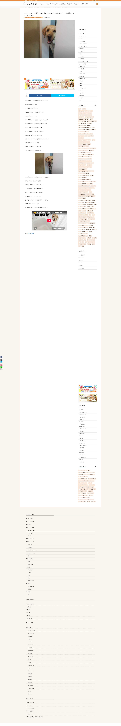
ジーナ (80, 150)
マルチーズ (81, 187)
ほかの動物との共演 (83, 478)
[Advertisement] (49, 67)
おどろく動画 (86, 470)
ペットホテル (81, 181)
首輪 (83, 246)
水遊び (88, 497)
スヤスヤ (80, 482)
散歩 (81, 83)
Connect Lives (88, 115)
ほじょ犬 (86, 185)
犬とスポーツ (83, 428)
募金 (79, 202)
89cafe (83, 108)
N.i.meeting (93, 121)
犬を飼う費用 (81, 225)
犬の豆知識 (81, 68)
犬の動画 (26, 17)
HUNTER (87, 119)
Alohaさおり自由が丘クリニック (85, 110)
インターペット (82, 135)
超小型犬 (81, 257)
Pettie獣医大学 (30, 711)
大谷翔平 (80, 206)
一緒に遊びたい (82, 487)
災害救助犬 (81, 219)
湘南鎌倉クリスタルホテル (88, 217)
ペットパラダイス (82, 177)
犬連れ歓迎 (85, 227)
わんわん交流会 (82, 194)
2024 (80, 108)
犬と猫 (81, 438)
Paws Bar (89, 123)
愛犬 (79, 208)
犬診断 (91, 225)
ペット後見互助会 (82, 183)
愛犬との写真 (92, 208)
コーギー (80, 480)
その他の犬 (81, 268)
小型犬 (88, 206)
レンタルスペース (86, 190)
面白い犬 (82, 462)
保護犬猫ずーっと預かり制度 (85, 200)
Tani (93, 127)
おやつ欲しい (81, 474)
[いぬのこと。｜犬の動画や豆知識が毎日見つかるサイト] (30, 3)
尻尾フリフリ (81, 495)
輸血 (79, 242)
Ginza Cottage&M (89, 117)
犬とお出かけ (82, 41)
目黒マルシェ (85, 231)
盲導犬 (90, 231)
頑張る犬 (93, 501)
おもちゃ (82, 95)
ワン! (90, 192)
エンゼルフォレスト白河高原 (85, 140)
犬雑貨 (80, 98)
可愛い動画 (93, 489)
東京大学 (84, 210)
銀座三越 (89, 244)
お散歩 (87, 474)
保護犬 (80, 38)
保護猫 (93, 200)
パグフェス (81, 167)
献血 (79, 229)
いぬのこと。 (89, 133)
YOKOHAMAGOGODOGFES (89, 129)
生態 (81, 71)
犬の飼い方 (81, 76)
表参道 (80, 240)
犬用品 (80, 90)
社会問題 (82, 58)
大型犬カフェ (90, 204)
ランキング (92, 187)
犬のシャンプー (83, 445)
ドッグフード (83, 93)
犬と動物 (82, 431)
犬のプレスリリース (83, 61)
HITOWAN (81, 119)
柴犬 (87, 495)
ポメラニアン (92, 485)
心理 (92, 206)
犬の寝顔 (82, 447)
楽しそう (91, 495)
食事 (81, 85)
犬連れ (80, 227)
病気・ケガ (82, 66)
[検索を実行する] (97, 4)
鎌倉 (93, 244)
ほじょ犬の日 (92, 185)
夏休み (80, 204)
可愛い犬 (30, 17)
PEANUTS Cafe (82, 125)
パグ (85, 165)
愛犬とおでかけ (85, 208)
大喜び (80, 493)
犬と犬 (81, 436)
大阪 (85, 206)
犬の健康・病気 (82, 63)
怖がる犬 (82, 421)
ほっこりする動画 (92, 478)
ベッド (86, 485)
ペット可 (87, 181)
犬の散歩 (82, 450)
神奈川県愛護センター (83, 235)
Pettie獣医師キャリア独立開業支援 (35, 716)
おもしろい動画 (82, 472)
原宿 (86, 202)
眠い (85, 501)
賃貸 (88, 240)
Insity (91, 119)
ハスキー (90, 482)
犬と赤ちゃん (83, 440)
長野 (79, 246)
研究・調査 (82, 73)
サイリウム (81, 146)
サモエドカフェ (82, 148)
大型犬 (84, 204)
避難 (83, 242)
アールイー (81, 131)
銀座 (85, 244)
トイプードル (81, 154)
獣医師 (83, 229)
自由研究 (94, 237)
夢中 (86, 491)
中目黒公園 (81, 196)
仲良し (92, 487)
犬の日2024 (92, 223)
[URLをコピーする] (1, 369)
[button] (1, 357)
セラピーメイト (82, 152)
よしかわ (86, 187)
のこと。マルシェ (89, 162)
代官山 (80, 198)
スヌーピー (91, 150)
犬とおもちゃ (83, 424)
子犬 (88, 493)
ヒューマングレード (83, 169)
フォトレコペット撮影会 (84, 173)
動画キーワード (82, 466)
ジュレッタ (85, 150)
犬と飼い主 (35, 17)
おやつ (93, 140)
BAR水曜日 (81, 115)
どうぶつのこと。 (89, 154)
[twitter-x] (92, 0)
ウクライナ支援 (90, 135)
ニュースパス (88, 160)
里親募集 (80, 244)
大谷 (95, 204)
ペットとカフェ (83, 43)
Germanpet (81, 117)
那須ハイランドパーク (90, 242)
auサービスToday (87, 113)
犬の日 (87, 223)
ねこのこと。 (81, 162)
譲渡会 (84, 240)
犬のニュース (82, 53)
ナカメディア (81, 160)
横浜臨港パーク (90, 212)
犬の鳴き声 (82, 454)
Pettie (88, 125)
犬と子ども (82, 433)
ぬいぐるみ (92, 474)
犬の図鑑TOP (82, 255)
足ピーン (92, 240)
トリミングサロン (87, 158)
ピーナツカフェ (88, 167)
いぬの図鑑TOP (30, 604)
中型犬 (80, 263)
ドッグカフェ (81, 156)
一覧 (95, 105)
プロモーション (82, 36)
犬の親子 (82, 452)
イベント (82, 56)
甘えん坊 (80, 501)
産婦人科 (94, 229)
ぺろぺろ (85, 476)
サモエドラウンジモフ (91, 148)
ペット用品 (81, 185)
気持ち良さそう (82, 497)
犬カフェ (82, 48)
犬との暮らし (82, 51)
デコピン (88, 152)
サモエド (86, 146)
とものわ (80, 158)
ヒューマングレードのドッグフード (86, 171)
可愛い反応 (81, 491)
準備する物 (82, 78)
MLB (88, 121)
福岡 (90, 235)
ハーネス (80, 165)
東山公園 (80, 212)
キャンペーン (81, 142)
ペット (91, 175)
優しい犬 (80, 489)
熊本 (86, 219)
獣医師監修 (88, 229)
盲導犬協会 (81, 233)
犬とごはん (82, 426)
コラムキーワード (83, 105)
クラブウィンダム (82, 144)
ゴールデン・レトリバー (89, 480)
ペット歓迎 (90, 183)
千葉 (83, 202)
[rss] (96, 0)
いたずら (80, 470)
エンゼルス (81, 138)
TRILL (80, 129)
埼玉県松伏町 (91, 202)
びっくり (80, 476)
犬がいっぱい (81, 499)
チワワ (85, 482)
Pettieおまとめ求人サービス (85, 127)
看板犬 (86, 233)
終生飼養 (80, 237)
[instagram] (94, 0)
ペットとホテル (83, 46)
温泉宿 (80, 217)
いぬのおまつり (82, 133)
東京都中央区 (90, 210)
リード (80, 190)
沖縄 (93, 215)
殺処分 (80, 215)
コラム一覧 (81, 33)
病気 (79, 231)
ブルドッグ (81, 485)
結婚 (85, 237)
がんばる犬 (82, 417)
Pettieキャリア (30, 714)
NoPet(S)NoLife (82, 123)
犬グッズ (80, 221)
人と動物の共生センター (90, 196)
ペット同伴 (93, 181)
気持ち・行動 (83, 88)
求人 (90, 215)
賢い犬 (81, 459)
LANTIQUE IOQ (82, 121)
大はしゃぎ (90, 491)
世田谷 (88, 194)
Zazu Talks (31, 233)
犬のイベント (81, 223)
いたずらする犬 (83, 412)
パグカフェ (89, 165)
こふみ (89, 144)
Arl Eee (80, 113)
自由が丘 (89, 237)
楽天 (85, 212)
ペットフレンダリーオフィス (85, 179)
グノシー (87, 142)
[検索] (97, 0)
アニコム (86, 131)
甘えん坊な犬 (40, 17)
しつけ (81, 80)
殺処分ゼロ (85, 215)
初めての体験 (86, 489)
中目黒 (92, 194)
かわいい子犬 (83, 414)
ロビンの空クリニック (83, 192)
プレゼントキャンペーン (84, 175)
